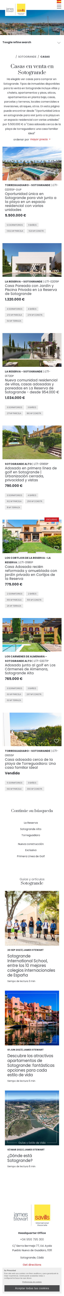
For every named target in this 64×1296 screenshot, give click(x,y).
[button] (59, 42)
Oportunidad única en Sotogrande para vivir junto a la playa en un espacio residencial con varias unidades (30, 201)
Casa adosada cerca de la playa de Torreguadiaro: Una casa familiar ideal (30, 763)
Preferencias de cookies (32, 1282)
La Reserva (31, 823)
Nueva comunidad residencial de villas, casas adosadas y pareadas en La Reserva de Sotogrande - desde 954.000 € (32, 386)
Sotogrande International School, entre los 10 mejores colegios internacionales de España (31, 965)
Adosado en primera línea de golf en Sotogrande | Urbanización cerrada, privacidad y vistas (31, 474)
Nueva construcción (31, 844)
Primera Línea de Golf (31, 856)
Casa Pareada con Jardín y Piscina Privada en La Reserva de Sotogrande (31, 289)
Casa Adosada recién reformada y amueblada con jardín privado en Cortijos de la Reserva (31, 572)
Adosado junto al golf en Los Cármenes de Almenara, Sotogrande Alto (30, 669)
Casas (45, 57)
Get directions (32, 1265)
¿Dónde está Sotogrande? (19, 1158)
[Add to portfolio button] (56, 175)
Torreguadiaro (30, 835)
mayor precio (39, 139)
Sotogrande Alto (30, 829)
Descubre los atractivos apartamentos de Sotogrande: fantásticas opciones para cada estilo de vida (30, 1065)
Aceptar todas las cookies (32, 1288)
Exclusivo (31, 850)
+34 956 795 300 (32, 1239)
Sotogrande (27, 57)
